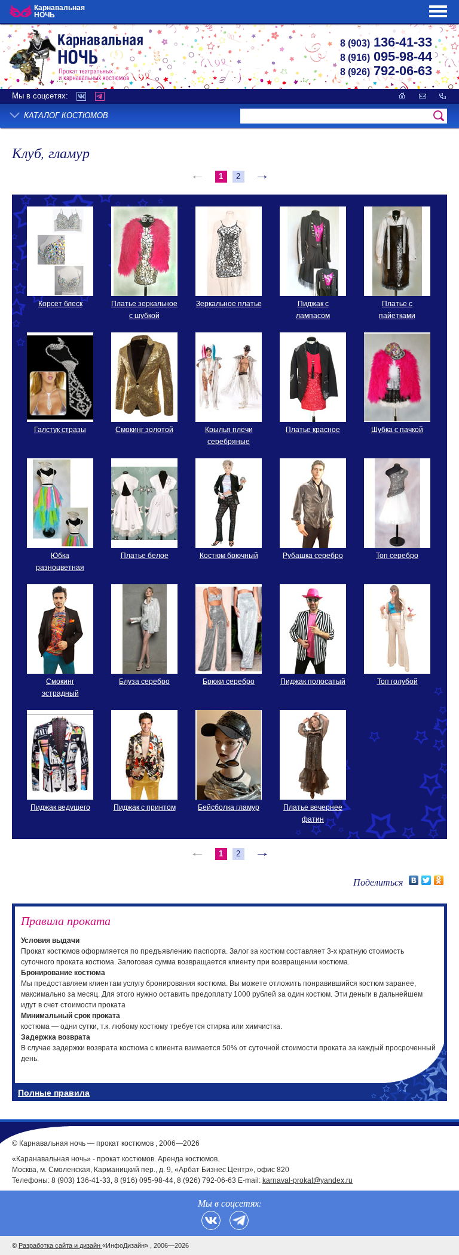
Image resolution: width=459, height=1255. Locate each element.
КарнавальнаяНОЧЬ (59, 11)
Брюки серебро (229, 681)
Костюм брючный (229, 555)
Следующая (261, 177)
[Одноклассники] (439, 880)
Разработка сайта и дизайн (60, 1245)
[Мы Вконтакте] (211, 1220)
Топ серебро (397, 555)
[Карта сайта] (442, 96)
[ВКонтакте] (414, 880)
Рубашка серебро (313, 555)
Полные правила (54, 1092)
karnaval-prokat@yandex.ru (307, 1180)
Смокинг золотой (144, 429)
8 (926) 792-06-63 (206, 1180)
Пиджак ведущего (60, 807)
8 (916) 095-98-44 (143, 1180)
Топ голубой (397, 681)
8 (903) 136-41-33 (81, 1180)
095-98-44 (386, 56)
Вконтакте (81, 96)
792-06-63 (386, 70)
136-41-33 (386, 42)
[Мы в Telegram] (239, 1220)
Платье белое (145, 555)
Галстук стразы (60, 429)
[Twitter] (426, 880)
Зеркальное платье (229, 304)
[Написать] (422, 96)
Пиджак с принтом (145, 807)
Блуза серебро (144, 681)
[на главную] (402, 96)
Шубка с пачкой (397, 429)
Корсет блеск (60, 304)
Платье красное (313, 429)
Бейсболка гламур (228, 807)
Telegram (100, 96)
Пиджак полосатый (312, 681)
